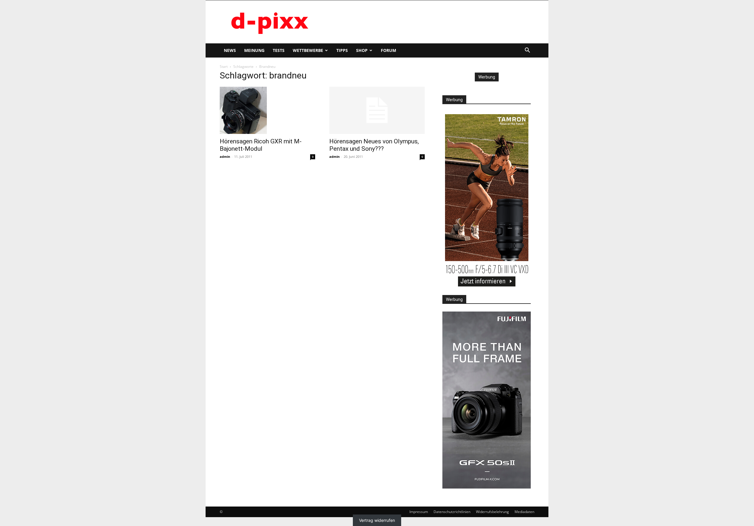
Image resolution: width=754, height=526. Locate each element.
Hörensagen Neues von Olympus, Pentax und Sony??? (374, 145)
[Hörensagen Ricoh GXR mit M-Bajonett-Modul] (267, 110)
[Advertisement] (427, 22)
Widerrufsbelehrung (492, 511)
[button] (527, 51)
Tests (279, 50)
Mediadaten (524, 511)
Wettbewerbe (308, 50)
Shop (362, 50)
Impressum (418, 511)
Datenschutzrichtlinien (452, 511)
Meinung (254, 50)
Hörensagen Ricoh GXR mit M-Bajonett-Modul (261, 145)
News (230, 50)
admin (225, 156)
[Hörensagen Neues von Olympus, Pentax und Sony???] (377, 110)
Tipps (342, 50)
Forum (388, 50)
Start (224, 66)
